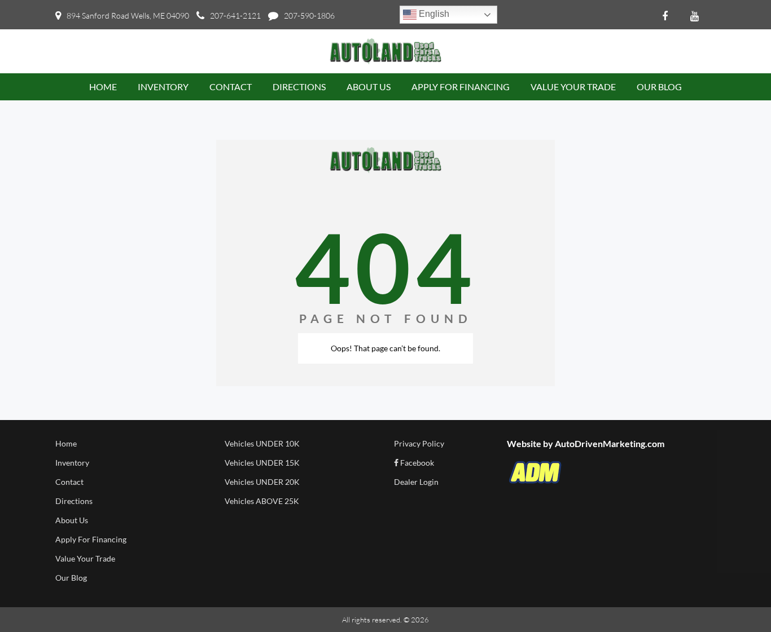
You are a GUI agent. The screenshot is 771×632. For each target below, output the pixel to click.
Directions (74, 501)
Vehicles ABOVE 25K (262, 501)
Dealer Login (416, 482)
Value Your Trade (85, 558)
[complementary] (737, 598)
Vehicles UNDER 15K (262, 462)
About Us (71, 520)
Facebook (416, 462)
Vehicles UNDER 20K (262, 482)
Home (66, 443)
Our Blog (71, 577)
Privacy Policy (419, 443)
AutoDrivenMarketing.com (609, 443)
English (433, 14)
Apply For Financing (90, 539)
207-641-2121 (235, 15)
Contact (69, 482)
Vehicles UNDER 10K (262, 443)
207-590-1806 (309, 15)
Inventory (72, 462)
